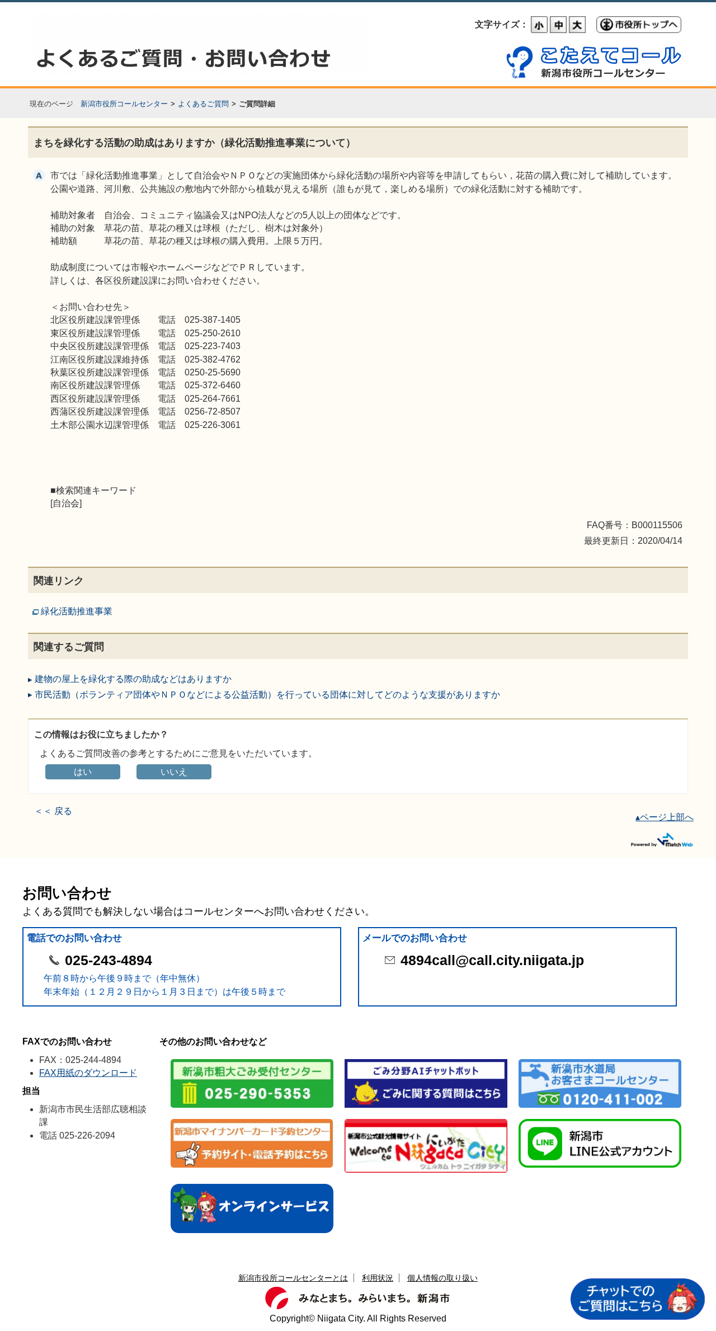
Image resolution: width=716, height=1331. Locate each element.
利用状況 (377, 1277)
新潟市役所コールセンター (124, 104)
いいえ (174, 772)
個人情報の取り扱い (442, 1277)
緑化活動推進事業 (76, 611)
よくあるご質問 (203, 104)
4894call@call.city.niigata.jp (492, 960)
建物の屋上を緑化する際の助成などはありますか (133, 679)
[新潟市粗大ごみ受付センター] (252, 1060)
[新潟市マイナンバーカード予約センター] (252, 1120)
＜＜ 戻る (53, 811)
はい (83, 772)
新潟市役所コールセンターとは (293, 1277)
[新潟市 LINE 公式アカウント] (600, 1120)
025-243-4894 (108, 960)
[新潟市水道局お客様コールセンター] (600, 1060)
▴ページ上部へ (664, 817)
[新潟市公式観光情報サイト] (426, 1120)
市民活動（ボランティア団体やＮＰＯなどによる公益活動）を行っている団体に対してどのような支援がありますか (267, 694)
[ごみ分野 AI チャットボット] (426, 1060)
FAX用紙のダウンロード (88, 1073)
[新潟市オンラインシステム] (252, 1184)
